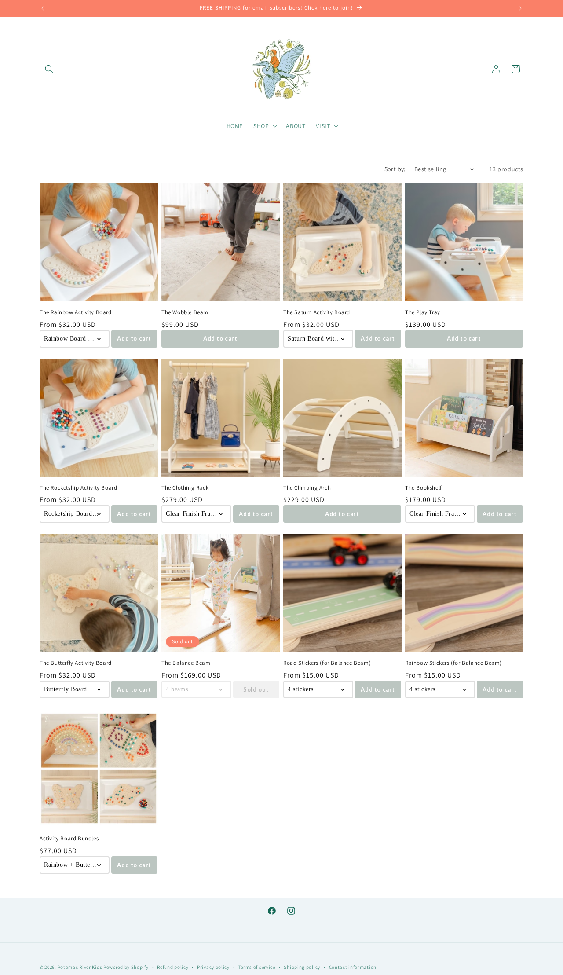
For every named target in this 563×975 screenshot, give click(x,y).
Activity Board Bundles (69, 838)
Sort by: (395, 169)
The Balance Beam (186, 663)
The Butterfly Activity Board (76, 663)
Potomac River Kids (80, 967)
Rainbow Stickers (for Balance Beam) (453, 663)
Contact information (353, 967)
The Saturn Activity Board (316, 312)
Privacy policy (213, 967)
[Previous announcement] (42, 8)
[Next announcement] (520, 8)
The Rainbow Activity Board (76, 312)
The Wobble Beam (184, 312)
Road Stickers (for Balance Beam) (327, 663)
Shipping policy (302, 967)
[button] (49, 69)
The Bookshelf (423, 487)
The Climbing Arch (307, 487)
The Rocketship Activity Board (78, 487)
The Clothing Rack (184, 487)
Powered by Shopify (126, 967)
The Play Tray (422, 312)
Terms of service (256, 967)
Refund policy (172, 967)
